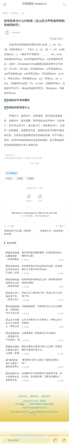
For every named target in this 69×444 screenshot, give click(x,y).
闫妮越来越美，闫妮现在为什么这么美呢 (42, 306)
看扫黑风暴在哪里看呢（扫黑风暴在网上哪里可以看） (42, 254)
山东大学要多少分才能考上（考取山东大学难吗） (42, 321)
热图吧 (43, 400)
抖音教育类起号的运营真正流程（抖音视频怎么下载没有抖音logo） (42, 267)
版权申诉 (34, 396)
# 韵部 (30, 178)
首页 (6, 13)
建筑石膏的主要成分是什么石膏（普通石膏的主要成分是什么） (42, 348)
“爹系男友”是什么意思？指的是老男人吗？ (40, 361)
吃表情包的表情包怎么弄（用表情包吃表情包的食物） (42, 281)
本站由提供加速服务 (28, 403)
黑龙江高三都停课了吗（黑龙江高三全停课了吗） (42, 294)
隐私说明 (46, 396)
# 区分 (9, 178)
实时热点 (14, 13)
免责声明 (23, 396)
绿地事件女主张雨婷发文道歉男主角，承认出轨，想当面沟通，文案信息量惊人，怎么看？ (42, 376)
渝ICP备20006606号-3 (20, 411)
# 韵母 (20, 178)
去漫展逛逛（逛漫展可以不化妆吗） (40, 332)
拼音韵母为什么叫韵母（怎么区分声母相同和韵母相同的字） (34, 23)
